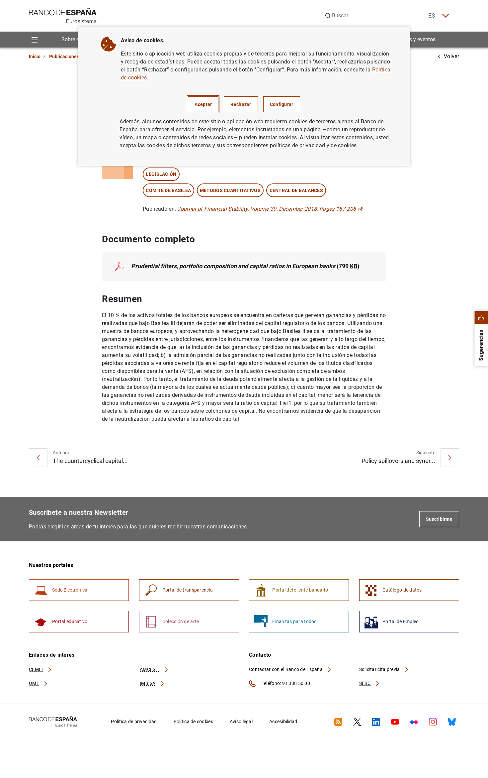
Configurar (281, 104)
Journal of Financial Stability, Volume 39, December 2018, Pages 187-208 (266, 209)
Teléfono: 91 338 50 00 (285, 683)
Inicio (35, 56)
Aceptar (203, 104)
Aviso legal (241, 721)
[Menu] (34, 39)
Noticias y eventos (414, 39)
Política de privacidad (134, 721)
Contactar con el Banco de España (286, 669)
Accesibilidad (283, 721)
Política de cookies (193, 721)
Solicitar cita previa (380, 669)
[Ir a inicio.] (63, 15)
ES (432, 15)
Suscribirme (439, 519)
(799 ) (245, 266)
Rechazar (240, 104)
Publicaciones (64, 56)
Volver (451, 56)
